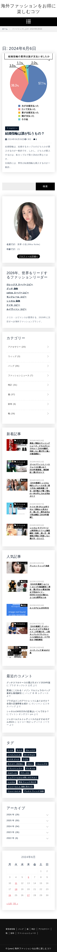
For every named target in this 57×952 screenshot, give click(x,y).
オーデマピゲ (29, 755)
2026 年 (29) (13, 814)
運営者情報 (10, 929)
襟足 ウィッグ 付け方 (27, 782)
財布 (11, 404)
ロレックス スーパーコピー (20, 284)
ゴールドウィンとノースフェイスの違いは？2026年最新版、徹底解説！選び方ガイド (40, 468)
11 (16, 883)
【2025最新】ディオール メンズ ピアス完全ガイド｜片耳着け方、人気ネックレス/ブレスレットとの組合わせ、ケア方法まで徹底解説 (40, 633)
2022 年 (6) (12, 838)
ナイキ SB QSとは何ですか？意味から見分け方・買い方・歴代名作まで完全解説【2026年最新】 (40, 512)
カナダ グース (13, 759)
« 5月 (9, 903)
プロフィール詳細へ (28, 256)
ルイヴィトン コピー (17, 309)
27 (28, 895)
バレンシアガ (42, 764)
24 (10, 895)
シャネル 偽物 (13, 301)
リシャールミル (14, 791)
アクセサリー (12, 128)
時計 (12, 385)
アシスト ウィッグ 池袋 (39, 566)
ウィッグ (13, 356)
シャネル (11, 782)
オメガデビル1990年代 (39, 608)
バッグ (13, 366)
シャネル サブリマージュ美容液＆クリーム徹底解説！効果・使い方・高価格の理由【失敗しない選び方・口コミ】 (40, 533)
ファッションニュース (20, 375)
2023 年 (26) (13, 832)
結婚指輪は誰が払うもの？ (24, 133)
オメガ (19, 750)
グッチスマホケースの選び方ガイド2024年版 (28, 682)
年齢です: (11, 249)
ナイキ (10, 750)
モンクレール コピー (17, 297)
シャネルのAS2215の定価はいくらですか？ (28, 711)
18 (16, 889)
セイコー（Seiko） (16, 764)
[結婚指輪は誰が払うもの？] (28, 87)
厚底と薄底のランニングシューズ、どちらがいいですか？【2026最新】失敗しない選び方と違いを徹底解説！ (40, 448)
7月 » (15, 903)
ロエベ (30, 764)
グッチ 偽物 (12, 288)
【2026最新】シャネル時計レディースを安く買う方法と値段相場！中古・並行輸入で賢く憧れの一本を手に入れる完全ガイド (40, 489)
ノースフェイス (14, 755)
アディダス (25, 773)
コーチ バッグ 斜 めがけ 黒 (40, 651)
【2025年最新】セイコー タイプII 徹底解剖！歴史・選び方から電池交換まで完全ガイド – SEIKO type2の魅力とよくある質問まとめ (40, 590)
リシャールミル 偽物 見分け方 (20, 787)
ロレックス (30, 750)
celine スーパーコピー (18, 293)
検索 (45, 186)
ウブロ (25, 759)
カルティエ (12, 773)
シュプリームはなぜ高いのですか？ (22, 777)
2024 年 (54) (13, 826)
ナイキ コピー (13, 305)
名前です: (11, 244)
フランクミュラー (15, 768)
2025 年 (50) (13, 820)
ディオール (30, 768)
